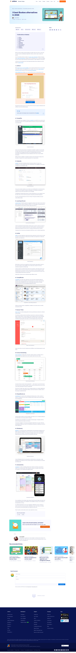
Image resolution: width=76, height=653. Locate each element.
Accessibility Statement (29, 650)
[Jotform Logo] (13, 1)
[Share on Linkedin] (54, 30)
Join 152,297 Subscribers (45, 526)
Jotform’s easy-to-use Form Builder (22, 67)
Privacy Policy (29, 586)
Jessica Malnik (17, 17)
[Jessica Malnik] (13, 17)
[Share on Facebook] (52, 30)
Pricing (37, 105)
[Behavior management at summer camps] (31, 550)
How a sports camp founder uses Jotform (61, 558)
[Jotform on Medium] (59, 650)
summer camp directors (21, 58)
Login (58, 1)
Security (22, 650)
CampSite (20, 38)
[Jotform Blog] (61, 650)
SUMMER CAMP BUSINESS (14, 556)
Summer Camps (21, 1)
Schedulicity (20, 47)
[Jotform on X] (56, 650)
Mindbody (20, 46)
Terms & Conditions (10, 650)
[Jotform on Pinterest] (64, 650)
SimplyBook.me (21, 45)
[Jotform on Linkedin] (58, 650)
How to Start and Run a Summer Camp (15, 558)
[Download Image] (44, 145)
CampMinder (20, 42)
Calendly (19, 39)
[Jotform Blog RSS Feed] (61, 30)
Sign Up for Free (62, 1)
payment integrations (32, 70)
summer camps (20, 62)
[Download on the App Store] (65, 617)
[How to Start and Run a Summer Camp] (16, 550)
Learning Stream (21, 40)
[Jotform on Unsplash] (68, 650)
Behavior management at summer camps (30, 558)
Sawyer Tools (20, 43)
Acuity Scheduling (21, 44)
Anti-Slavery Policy (37, 650)
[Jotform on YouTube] (66, 650)
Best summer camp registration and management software (45, 559)
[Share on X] (50, 30)
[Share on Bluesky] (58, 30)
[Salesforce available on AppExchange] (65, 620)
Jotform (19, 37)
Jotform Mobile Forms (19, 72)
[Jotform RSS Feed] (63, 650)
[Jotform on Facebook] (54, 650)
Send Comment (62, 584)
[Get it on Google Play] (65, 614)
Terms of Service (34, 586)
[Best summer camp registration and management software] (46, 550)
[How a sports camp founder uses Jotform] (61, 550)
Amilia (19, 41)
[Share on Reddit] (56, 30)
